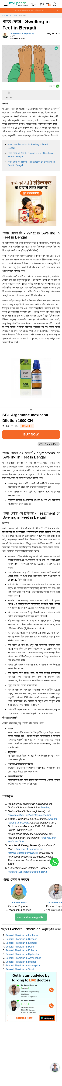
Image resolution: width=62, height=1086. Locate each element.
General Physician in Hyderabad (23, 954)
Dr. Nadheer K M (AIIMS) (22, 35)
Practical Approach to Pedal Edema (27, 871)
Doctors (9, 97)
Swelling (45, 807)
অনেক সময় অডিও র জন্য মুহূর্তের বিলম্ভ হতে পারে (32, 917)
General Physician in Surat (20, 969)
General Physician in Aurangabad (23, 965)
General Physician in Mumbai (21, 942)
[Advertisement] (31, 1055)
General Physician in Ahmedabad (23, 957)
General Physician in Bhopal (21, 961)
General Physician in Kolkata (21, 950)
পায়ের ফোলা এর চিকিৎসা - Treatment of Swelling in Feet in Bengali (31, 163)
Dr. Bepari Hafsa (19, 903)
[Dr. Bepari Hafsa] (18, 892)
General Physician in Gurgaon (21, 939)
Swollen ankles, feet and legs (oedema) (29, 815)
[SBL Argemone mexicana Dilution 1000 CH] (31, 376)
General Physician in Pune (20, 946)
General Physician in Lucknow (22, 935)
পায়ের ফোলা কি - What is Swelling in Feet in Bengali (28, 146)
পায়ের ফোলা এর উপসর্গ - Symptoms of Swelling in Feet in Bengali (31, 155)
